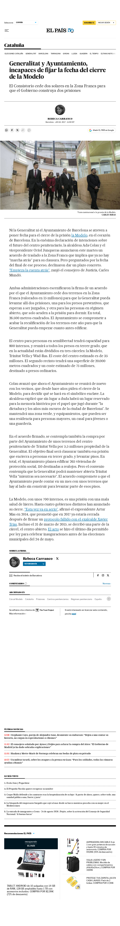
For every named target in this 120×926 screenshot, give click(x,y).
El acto (53, 529)
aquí (74, 613)
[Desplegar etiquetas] (109, 599)
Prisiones (40, 599)
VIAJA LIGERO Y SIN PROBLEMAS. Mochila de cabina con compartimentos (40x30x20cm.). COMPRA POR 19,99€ (100, 865)
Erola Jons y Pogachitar (18, 783)
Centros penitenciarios (57, 599)
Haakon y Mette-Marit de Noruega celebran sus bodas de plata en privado (51, 753)
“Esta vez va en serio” (41, 509)
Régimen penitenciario (81, 599)
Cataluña (14, 45)
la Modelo (79, 235)
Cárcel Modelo (16, 599)
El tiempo (94, 54)
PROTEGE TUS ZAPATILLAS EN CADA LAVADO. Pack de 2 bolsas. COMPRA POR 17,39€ (101, 880)
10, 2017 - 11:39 (64, 122)
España (98, 599)
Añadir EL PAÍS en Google (103, 130)
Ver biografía (30, 564)
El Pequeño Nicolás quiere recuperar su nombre (30, 788)
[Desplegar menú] (6, 30)
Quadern (84, 54)
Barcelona (43, 54)
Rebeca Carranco (60, 118)
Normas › (107, 583)
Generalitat (31, 54)
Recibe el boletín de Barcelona (28, 575)
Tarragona (56, 54)
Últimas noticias (108, 54)
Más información (17, 613)
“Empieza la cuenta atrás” (29, 270)
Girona (66, 54)
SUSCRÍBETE (89, 23)
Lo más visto (11, 776)
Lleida (74, 54)
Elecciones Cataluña (14, 54)
